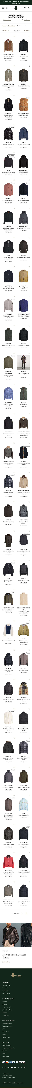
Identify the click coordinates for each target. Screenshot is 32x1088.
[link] (16, 935)
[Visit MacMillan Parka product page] (23, 152)
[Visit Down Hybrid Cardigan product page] (23, 560)
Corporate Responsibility (8, 1048)
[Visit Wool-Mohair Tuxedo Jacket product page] (8, 709)
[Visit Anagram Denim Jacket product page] (23, 125)
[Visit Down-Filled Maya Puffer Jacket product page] (23, 738)
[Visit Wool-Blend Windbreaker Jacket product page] (8, 267)
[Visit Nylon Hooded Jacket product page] (23, 767)
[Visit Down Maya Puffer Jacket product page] (8, 472)
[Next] (22, 913)
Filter (26, 30)
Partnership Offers (7, 1026)
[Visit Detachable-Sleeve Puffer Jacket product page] (8, 738)
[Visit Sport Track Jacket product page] (23, 795)
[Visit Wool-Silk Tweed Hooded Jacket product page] (8, 560)
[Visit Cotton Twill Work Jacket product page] (8, 353)
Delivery (4, 1001)
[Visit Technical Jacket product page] (23, 650)
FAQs (3, 1029)
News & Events (6, 993)
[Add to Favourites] (14, 37)
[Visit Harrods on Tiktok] (18, 1067)
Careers (4, 1051)
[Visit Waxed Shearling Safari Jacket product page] (23, 472)
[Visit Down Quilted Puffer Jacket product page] (23, 709)
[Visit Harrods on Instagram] (15, 1067)
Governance (5, 1056)
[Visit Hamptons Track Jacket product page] (8, 152)
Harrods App (5, 1015)
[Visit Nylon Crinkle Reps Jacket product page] (8, 414)
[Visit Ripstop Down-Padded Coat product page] (23, 852)
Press (3, 1053)
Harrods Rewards (7, 1023)
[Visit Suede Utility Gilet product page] (23, 95)
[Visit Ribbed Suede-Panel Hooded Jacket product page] (8, 37)
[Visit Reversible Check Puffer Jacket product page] (23, 679)
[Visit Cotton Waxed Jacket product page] (23, 325)
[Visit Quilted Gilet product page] (23, 384)
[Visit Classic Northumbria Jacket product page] (8, 531)
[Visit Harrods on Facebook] (12, 1067)
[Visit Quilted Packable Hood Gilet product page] (8, 66)
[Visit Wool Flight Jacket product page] (23, 824)
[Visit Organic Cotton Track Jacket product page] (8, 296)
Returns (4, 1004)
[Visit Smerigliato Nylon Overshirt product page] (23, 502)
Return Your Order (7, 1010)
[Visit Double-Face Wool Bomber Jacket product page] (8, 237)
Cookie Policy (6, 1037)
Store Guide (5, 988)
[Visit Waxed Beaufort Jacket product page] (23, 237)
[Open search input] (7, 8)
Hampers (4, 1012)
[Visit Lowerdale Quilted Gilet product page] (8, 325)
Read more (27, 20)
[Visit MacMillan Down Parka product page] (8, 767)
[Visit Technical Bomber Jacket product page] (23, 37)
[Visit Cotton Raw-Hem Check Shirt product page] (8, 384)
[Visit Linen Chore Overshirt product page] (23, 296)
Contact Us (5, 1031)
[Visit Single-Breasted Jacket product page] (8, 180)
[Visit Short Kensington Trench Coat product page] (8, 95)
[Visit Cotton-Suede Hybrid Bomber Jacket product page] (8, 882)
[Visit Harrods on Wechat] (24, 1067)
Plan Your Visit (6, 985)
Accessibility (5, 1073)
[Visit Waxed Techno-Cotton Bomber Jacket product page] (23, 414)
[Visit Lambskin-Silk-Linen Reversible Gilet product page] (23, 590)
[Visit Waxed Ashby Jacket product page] (8, 502)
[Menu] (3, 8)
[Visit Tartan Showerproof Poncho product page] (23, 353)
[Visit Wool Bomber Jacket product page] (23, 180)
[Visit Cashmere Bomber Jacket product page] (8, 443)
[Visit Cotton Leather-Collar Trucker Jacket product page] (8, 852)
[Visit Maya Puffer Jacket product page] (8, 125)
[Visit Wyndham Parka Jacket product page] (23, 208)
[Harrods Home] (16, 8)
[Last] (26, 913)
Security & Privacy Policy (8, 1077)
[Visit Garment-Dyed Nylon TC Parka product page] (23, 531)
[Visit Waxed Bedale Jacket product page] (8, 824)
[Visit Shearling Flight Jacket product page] (8, 590)
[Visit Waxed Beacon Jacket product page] (23, 66)
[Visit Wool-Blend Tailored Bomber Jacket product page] (8, 208)
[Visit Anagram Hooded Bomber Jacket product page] (23, 621)
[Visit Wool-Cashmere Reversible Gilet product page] (8, 795)
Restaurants (5, 991)
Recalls (4, 1034)
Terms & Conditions (7, 1075)
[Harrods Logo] (16, 975)
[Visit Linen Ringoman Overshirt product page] (23, 267)
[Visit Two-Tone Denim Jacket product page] (8, 621)
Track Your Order (6, 1007)
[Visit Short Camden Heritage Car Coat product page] (23, 443)
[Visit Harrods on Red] (21, 1067)
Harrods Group (6, 1045)
